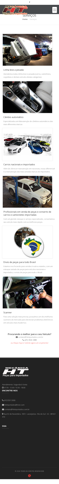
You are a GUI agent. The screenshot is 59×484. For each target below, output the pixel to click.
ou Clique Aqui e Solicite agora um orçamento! (29, 343)
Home (25, 19)
